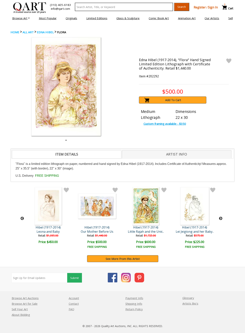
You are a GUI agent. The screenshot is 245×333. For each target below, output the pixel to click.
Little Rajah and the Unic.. (146, 231)
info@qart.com (60, 9)
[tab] (66, 154)
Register (200, 7)
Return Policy (134, 309)
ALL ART (28, 32)
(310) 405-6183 (60, 5)
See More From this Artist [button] (123, 259)
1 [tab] (66, 140)
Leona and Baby (48, 231)
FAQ (71, 309)
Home (15, 32)
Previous (22, 218)
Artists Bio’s (190, 303)
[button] (21, 18)
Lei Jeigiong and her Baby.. (195, 231)
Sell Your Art (20, 309)
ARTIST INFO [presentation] (176, 154)
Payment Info (134, 298)
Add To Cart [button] (173, 100)
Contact (74, 303)
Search (181, 7)
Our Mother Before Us (97, 231)
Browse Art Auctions (25, 298)
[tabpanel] (66, 86)
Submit (74, 278)
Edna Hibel (45, 32)
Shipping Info (133, 303)
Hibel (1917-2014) (48, 227)
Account (74, 298)
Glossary (188, 298)
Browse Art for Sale (25, 303)
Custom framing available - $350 (165, 124)
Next (221, 218)
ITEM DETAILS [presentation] (66, 154)
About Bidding (21, 315)
